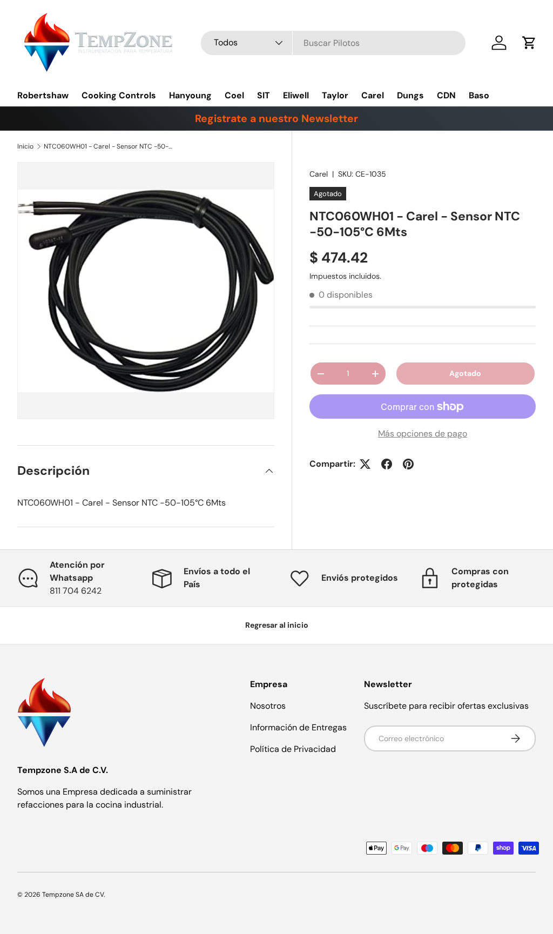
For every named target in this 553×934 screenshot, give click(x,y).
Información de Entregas (298, 727)
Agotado (465, 373)
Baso (479, 95)
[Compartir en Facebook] (386, 464)
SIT (263, 95)
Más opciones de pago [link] (422, 433)
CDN (446, 95)
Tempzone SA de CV (73, 894)
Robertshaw (43, 95)
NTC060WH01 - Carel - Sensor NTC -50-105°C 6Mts (108, 146)
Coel (234, 95)
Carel (372, 95)
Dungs (410, 95)
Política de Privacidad (293, 749)
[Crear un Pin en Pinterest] (408, 464)
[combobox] (333, 43)
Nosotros (268, 705)
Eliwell (296, 95)
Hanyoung (190, 95)
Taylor (335, 95)
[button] (529, 43)
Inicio (25, 146)
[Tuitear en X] (365, 464)
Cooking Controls (119, 95)
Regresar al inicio (276, 625)
